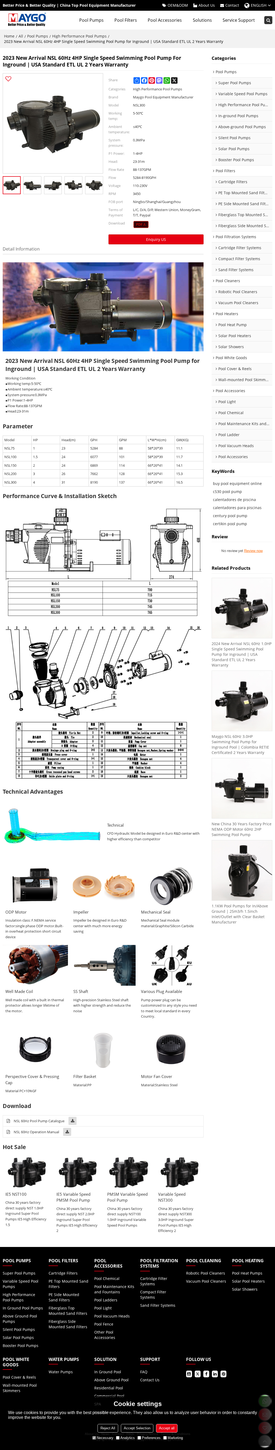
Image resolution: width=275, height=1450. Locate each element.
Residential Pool (108, 1387)
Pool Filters (125, 20)
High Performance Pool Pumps (79, 36)
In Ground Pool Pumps (23, 1308)
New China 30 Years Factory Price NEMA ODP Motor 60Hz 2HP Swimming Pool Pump (242, 829)
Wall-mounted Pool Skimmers (20, 1388)
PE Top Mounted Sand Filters (68, 1284)
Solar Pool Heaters (248, 1281)
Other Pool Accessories (104, 1335)
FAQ (143, 1371)
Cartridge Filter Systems (153, 1281)
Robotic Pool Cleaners (205, 1273)
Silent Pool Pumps (19, 1329)
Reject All (107, 1428)
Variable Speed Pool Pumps (20, 1284)
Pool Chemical (107, 1278)
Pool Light (103, 1308)
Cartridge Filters (63, 1273)
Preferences (151, 1438)
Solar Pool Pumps (18, 1337)
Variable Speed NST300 (172, 1197)
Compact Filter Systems (153, 1294)
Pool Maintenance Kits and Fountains (114, 1289)
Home (9, 36)
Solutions (202, 20)
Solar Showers (245, 1289)
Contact (232, 5)
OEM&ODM (178, 5)
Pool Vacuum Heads (112, 1316)
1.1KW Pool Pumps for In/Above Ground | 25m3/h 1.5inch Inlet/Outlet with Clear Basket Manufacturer (240, 914)
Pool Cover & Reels (19, 1377)
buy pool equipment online (237, 483)
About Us (206, 5)
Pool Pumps (91, 20)
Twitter (198, 1374)
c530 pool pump (227, 491)
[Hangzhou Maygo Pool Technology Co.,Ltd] (26, 20)
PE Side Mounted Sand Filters (64, 1297)
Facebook (206, 1374)
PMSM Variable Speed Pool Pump (127, 1197)
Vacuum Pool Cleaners (206, 1281)
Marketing (175, 1438)
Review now (253, 551)
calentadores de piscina (234, 499)
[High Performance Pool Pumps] (141, 224)
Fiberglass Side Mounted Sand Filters (68, 1324)
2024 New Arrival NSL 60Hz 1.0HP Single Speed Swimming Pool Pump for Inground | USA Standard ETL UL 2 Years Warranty (242, 654)
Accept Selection (137, 1428)
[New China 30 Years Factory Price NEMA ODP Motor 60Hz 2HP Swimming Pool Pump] (242, 788)
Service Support (239, 20)
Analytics (127, 1438)
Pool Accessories (165, 20)
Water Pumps (61, 1371)
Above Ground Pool (111, 1379)
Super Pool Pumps (19, 1273)
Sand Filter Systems (157, 1305)
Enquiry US (156, 239)
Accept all (167, 1428)
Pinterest (223, 1374)
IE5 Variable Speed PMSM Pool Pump (73, 1197)
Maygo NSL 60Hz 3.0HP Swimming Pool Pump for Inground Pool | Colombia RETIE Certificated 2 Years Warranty (240, 744)
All (21, 36)
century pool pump (230, 515)
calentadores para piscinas (237, 507)
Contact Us (150, 1379)
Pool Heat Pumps (247, 1273)
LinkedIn (215, 1374)
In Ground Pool (107, 1371)
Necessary (105, 1438)
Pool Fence (103, 1324)
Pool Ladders (105, 1299)
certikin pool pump (230, 523)
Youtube (189, 1374)
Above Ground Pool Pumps (20, 1318)
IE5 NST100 (16, 1194)
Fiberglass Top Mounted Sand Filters (68, 1310)
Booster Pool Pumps (20, 1345)
